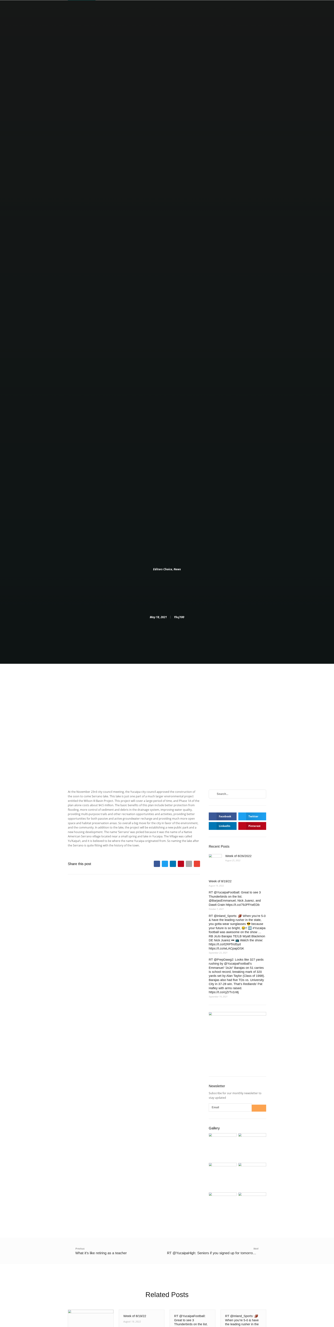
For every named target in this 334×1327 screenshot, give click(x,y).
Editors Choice (162, 569)
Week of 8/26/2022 (238, 856)
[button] (157, 864)
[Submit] (259, 1108)
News (177, 569)
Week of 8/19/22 (220, 881)
